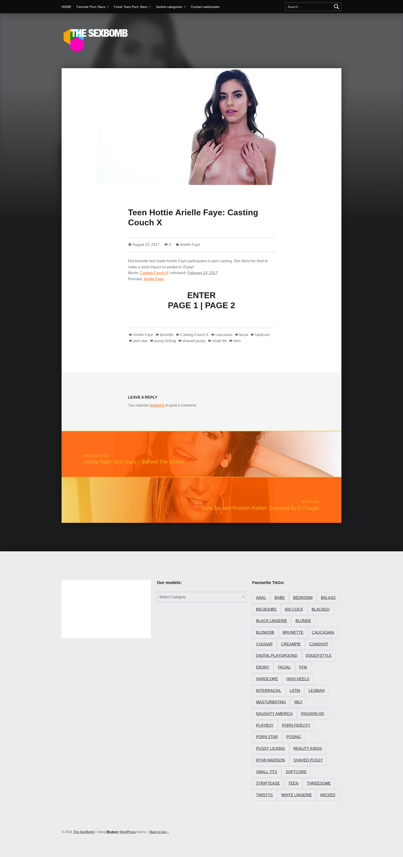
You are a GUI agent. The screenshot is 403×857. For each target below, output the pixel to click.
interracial (268, 691)
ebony (262, 667)
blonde (303, 621)
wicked (327, 795)
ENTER (201, 295)
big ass (328, 598)
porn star (140, 341)
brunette (167, 335)
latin (295, 691)
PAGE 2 (220, 305)
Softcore (296, 772)
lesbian (317, 691)
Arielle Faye (190, 245)
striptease (268, 783)
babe (279, 598)
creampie (291, 644)
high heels (297, 679)
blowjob (265, 632)
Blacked (321, 609)
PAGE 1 (183, 305)
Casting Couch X (154, 273)
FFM (303, 667)
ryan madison (270, 760)
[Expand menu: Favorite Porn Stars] (108, 7)
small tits (219, 341)
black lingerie (271, 621)
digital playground (276, 656)
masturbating (271, 702)
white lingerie (296, 795)
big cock (294, 609)
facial (243, 335)
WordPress (127, 832)
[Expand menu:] (150, 7)
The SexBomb (83, 832)
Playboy (265, 725)
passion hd (312, 714)
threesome (319, 783)
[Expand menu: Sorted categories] (185, 7)
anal (261, 598)
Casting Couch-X (194, 335)
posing (293, 737)
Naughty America (274, 714)
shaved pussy (194, 341)
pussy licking (165, 341)
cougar (264, 644)
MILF (298, 702)
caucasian (224, 335)
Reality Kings (307, 749)
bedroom (303, 598)
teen (237, 341)
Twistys (264, 795)
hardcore (262, 335)
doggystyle (319, 656)
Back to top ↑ (159, 832)
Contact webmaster (205, 7)
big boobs (266, 609)
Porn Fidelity (296, 725)
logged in (157, 405)
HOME (66, 7)
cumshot (318, 644)
